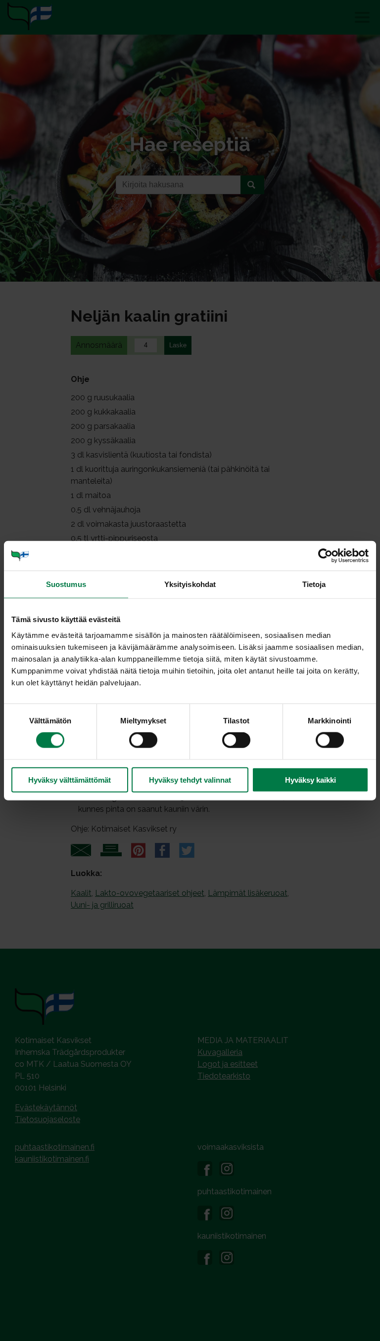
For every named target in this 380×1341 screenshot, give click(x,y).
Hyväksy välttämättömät (69, 779)
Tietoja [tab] (314, 584)
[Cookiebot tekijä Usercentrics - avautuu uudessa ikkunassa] (325, 555)
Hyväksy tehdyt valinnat (190, 779)
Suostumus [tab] (66, 584)
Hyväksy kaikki (310, 779)
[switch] (143, 740)
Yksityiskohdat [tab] (190, 584)
